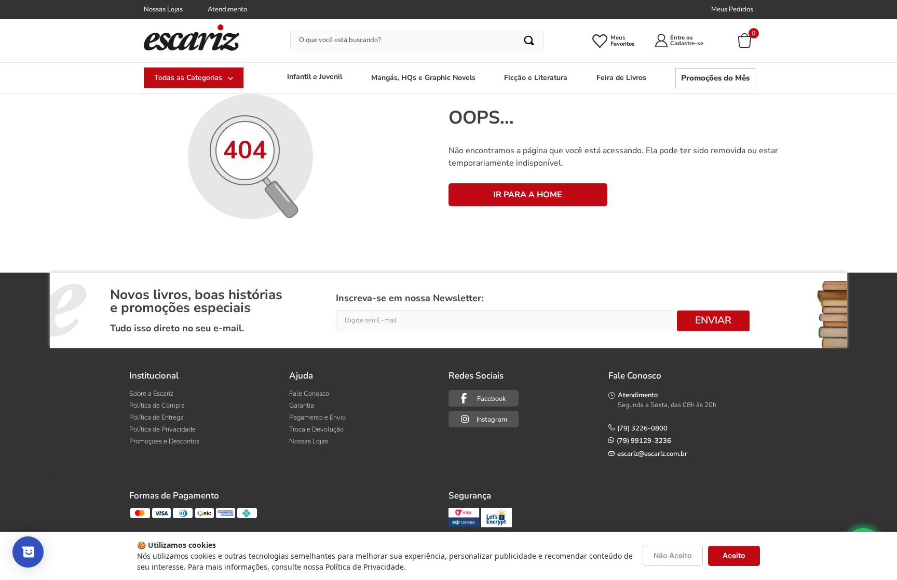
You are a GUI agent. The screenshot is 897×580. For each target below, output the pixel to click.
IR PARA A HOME (527, 194)
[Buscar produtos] (530, 40)
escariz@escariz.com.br (652, 453)
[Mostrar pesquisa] (28, 552)
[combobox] (417, 40)
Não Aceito (673, 555)
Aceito (734, 555)
